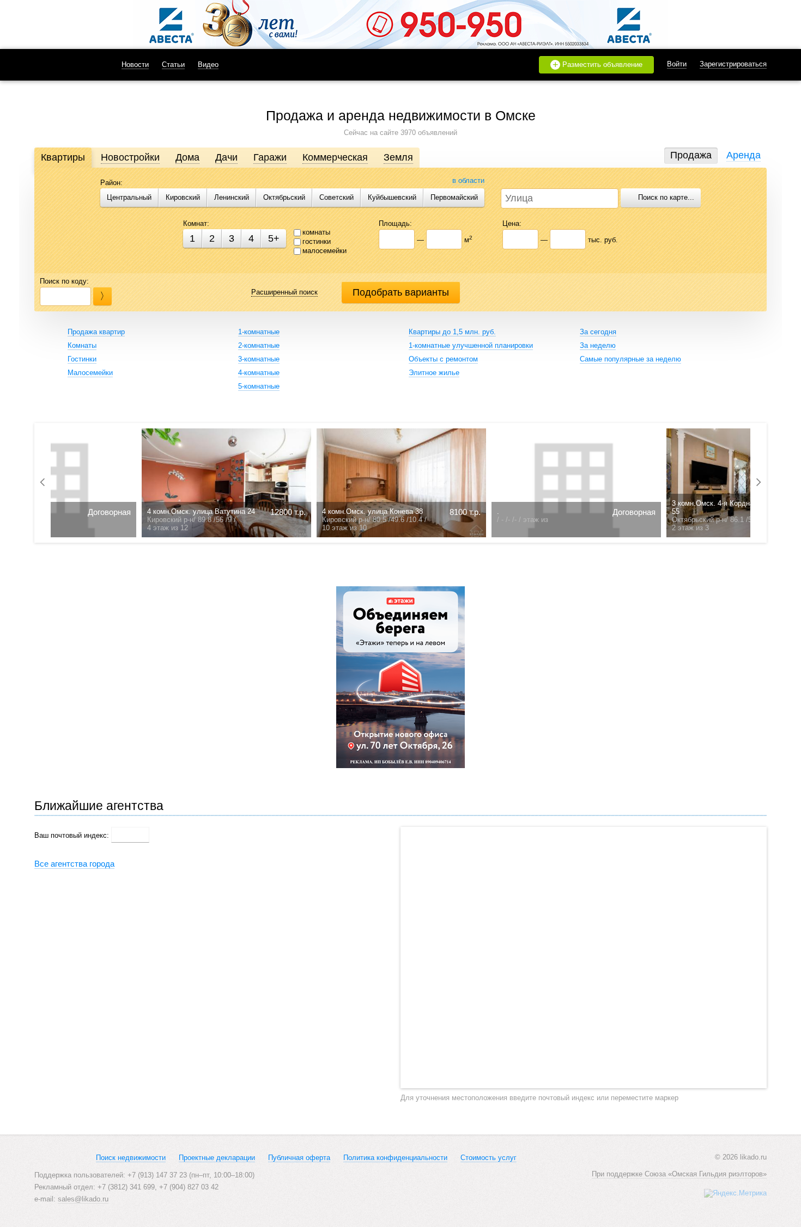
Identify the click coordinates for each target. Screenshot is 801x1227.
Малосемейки (90, 373)
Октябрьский (284, 197)
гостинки (316, 241)
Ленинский (231, 197)
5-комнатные (259, 386)
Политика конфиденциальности (395, 1158)
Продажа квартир (96, 332)
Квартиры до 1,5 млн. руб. (452, 332)
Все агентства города (74, 863)
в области (468, 180)
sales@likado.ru (83, 1199)
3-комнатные (259, 359)
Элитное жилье (434, 373)
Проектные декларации (217, 1158)
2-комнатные (259, 345)
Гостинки (82, 359)
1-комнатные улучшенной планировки (471, 345)
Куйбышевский (392, 197)
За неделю (598, 345)
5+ (274, 238)
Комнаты (82, 345)
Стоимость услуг (488, 1158)
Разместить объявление (598, 64)
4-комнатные (259, 373)
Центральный (129, 197)
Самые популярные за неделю (630, 359)
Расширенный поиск (284, 292)
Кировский (183, 197)
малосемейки (324, 251)
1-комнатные (259, 332)
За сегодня (598, 332)
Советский (336, 197)
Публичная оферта (299, 1158)
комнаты (316, 232)
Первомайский (454, 197)
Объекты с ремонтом (443, 359)
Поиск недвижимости (131, 1158)
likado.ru (64, 65)
